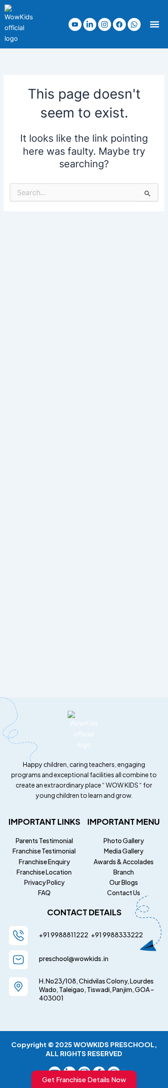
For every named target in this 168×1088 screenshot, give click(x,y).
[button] (154, 24)
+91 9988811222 (64, 935)
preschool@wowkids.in (73, 958)
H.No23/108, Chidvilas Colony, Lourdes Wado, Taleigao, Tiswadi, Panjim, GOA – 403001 (96, 989)
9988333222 (122, 935)
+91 (95, 935)
